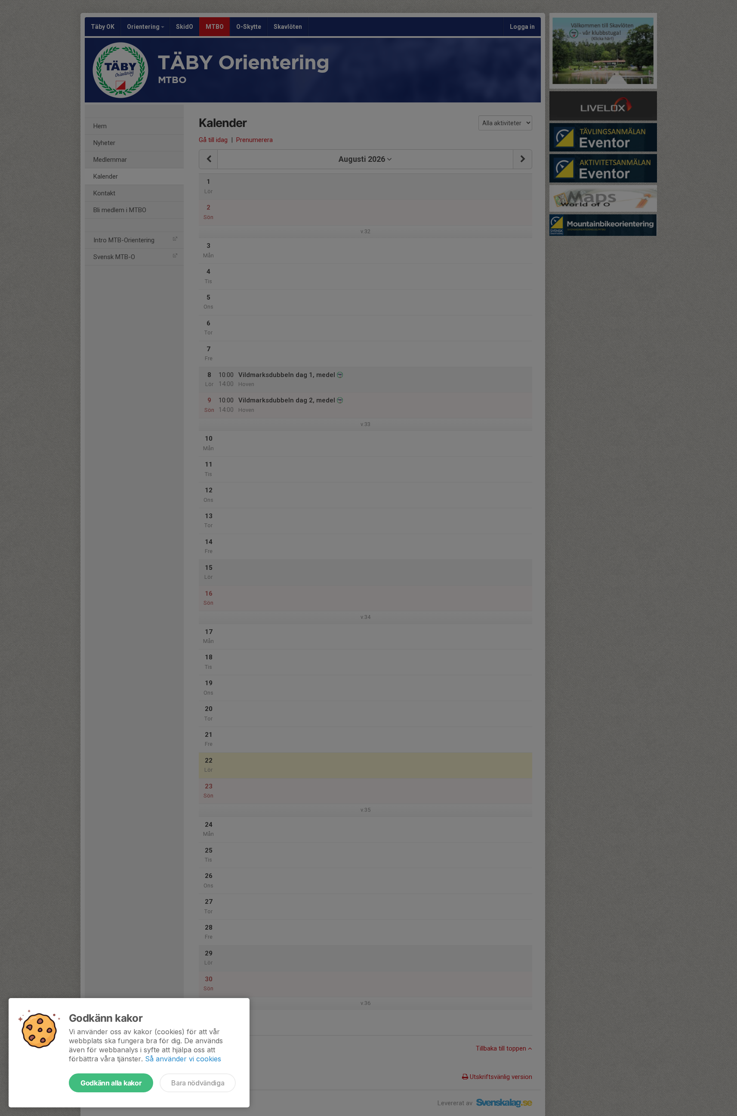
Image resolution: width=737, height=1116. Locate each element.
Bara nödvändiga (197, 1083)
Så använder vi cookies (183, 1058)
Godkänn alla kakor (111, 1083)
